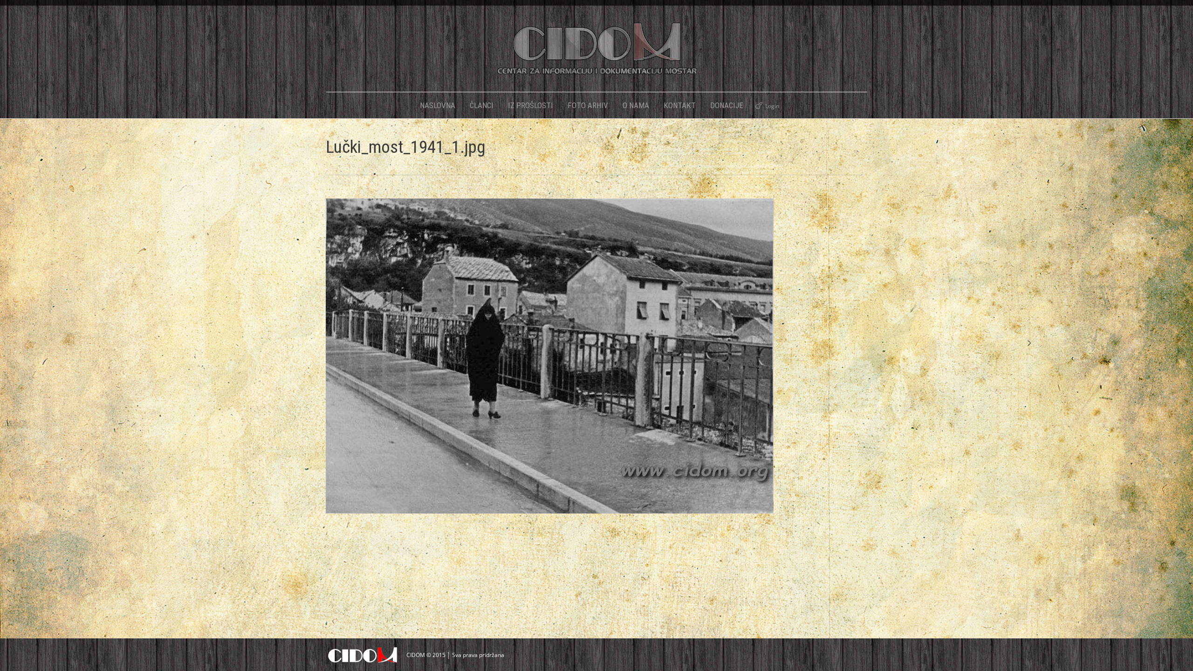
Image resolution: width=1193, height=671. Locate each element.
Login (772, 106)
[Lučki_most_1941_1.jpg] (596, 356)
